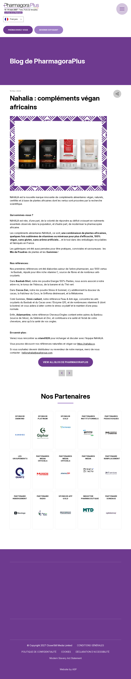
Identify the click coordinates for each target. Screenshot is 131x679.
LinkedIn (110, 587)
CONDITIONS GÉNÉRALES (90, 645)
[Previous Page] (62, 373)
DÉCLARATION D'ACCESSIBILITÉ (92, 651)
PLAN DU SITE (67, 616)
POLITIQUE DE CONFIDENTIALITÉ (39, 651)
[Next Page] (69, 373)
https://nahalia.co (86, 343)
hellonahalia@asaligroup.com (37, 352)
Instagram (117, 587)
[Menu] (122, 9)
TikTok (97, 594)
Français (14, 19)
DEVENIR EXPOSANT (48, 30)
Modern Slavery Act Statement (66, 658)
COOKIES (66, 651)
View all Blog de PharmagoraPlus (65, 362)
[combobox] (13, 19)
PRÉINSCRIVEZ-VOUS (18, 30)
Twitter (96, 587)
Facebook (103, 587)
